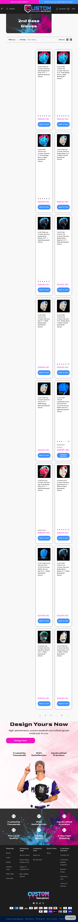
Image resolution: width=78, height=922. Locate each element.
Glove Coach (25, 855)
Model (8, 862)
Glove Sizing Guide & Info (24, 861)
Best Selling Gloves (24, 875)
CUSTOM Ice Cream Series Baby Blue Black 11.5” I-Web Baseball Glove (44, 237)
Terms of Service (63, 885)
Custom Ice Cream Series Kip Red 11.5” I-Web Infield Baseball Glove (63, 485)
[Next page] (67, 715)
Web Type (10, 874)
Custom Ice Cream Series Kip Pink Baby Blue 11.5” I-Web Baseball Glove (44, 485)
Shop (49, 853)
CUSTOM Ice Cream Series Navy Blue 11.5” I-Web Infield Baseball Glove (63, 651)
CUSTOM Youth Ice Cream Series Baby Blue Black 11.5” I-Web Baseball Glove (63, 238)
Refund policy (29, 919)
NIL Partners (37, 860)
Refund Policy (63, 870)
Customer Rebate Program (64, 862)
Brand (8, 853)
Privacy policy (40, 919)
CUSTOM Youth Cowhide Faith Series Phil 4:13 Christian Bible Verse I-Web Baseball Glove (63, 405)
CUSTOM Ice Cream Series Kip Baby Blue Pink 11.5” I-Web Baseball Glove (44, 72)
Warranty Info (63, 877)
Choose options (63, 455)
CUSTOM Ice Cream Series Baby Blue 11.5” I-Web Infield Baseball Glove (63, 154)
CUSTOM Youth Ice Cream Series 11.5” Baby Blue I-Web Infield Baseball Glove (63, 321)
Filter (11, 40)
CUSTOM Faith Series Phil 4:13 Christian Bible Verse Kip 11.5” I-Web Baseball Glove (44, 569)
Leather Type (9, 868)
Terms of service (52, 919)
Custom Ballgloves (17, 919)
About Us (36, 855)
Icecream (10, 878)
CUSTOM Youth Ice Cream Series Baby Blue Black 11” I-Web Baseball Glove (63, 569)
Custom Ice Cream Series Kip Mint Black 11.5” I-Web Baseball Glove (44, 651)
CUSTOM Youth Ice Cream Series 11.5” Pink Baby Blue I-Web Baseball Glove (63, 73)
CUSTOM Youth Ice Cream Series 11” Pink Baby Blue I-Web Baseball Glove (44, 155)
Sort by (23, 40)
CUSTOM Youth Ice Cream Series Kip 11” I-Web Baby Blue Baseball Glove (44, 321)
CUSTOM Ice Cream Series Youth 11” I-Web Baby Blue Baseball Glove (44, 403)
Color (8, 858)
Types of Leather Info (24, 868)
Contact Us (64, 855)
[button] (10, 9)
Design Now (20, 740)
